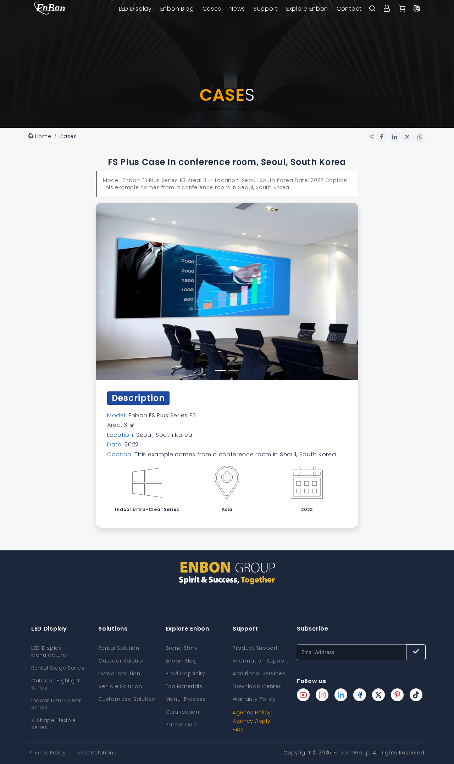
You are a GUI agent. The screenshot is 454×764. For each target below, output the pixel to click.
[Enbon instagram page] (322, 694)
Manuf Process (186, 699)
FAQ (238, 729)
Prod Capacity (185, 673)
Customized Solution (126, 699)
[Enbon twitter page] (378, 694)
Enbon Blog (177, 9)
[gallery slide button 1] (220, 370)
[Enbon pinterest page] (397, 694)
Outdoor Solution (121, 660)
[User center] (387, 9)
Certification (182, 711)
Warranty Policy (254, 699)
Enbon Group (351, 752)
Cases (212, 9)
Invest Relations (95, 752)
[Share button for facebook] (381, 136)
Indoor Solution (119, 673)
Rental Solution (118, 648)
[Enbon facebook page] (359, 694)
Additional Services (259, 673)
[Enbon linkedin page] (340, 694)
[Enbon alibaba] (402, 9)
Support (266, 9)
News (237, 9)
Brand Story (182, 648)
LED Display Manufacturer (49, 651)
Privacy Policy (47, 752)
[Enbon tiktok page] (416, 694)
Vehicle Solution (120, 686)
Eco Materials (184, 686)
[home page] (49, 9)
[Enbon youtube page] (303, 694)
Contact (349, 9)
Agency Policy (252, 712)
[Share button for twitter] (407, 136)
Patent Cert (181, 724)
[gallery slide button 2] (233, 370)
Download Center (257, 686)
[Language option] (417, 9)
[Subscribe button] (416, 652)
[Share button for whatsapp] (420, 136)
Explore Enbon (307, 9)
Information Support (260, 660)
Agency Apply (251, 721)
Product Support (255, 648)
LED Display (135, 9)
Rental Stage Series (57, 667)
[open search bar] (372, 9)
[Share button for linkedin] (394, 136)
